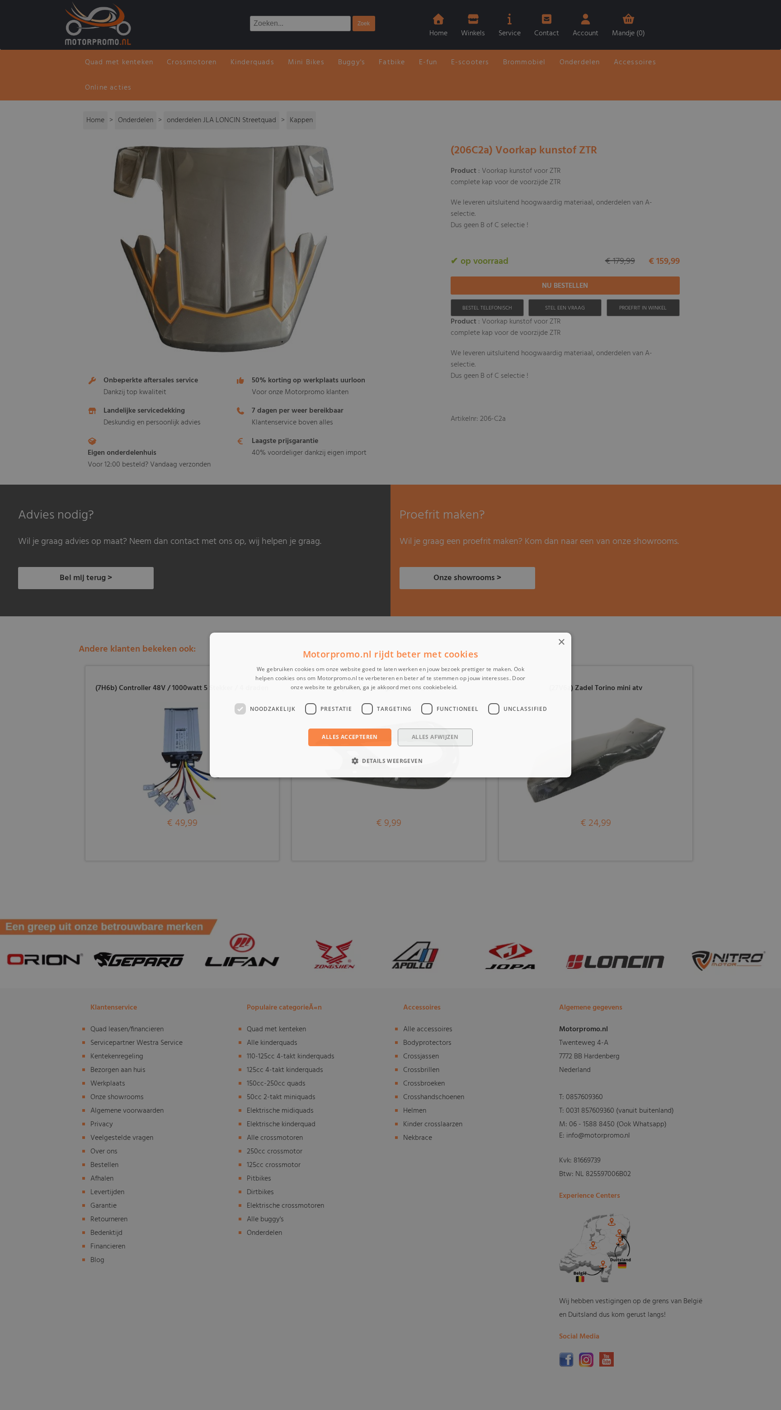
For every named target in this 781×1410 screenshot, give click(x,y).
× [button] (561, 642)
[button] (390, 760)
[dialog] (390, 705)
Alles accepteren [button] (349, 737)
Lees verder (474, 687)
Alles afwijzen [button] (435, 737)
